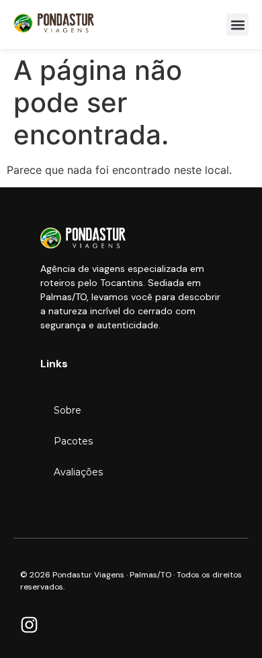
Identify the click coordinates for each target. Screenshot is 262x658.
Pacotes (73, 441)
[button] (237, 24)
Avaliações (78, 472)
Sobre (67, 410)
